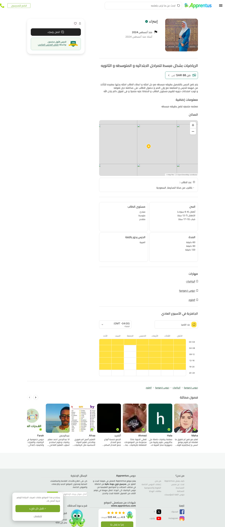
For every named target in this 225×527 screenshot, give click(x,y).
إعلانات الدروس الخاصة (151, 484)
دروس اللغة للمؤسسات (174, 494)
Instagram (173, 518)
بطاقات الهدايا (155, 491)
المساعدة (180, 487)
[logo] (199, 5)
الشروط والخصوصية (152, 487)
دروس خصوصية (187, 290)
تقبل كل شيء (36, 508)
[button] (75, 23)
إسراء (153, 21)
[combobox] (143, 5)
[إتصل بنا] (2, 5)
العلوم (192, 299)
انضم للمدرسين (19, 5)
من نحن (158, 481)
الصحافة (180, 491)
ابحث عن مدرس (177, 484)
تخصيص (38, 516)
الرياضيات (190, 281)
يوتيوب (152, 518)
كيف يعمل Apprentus (174, 481)
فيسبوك (174, 511)
